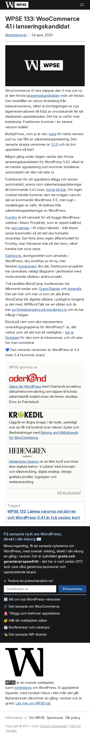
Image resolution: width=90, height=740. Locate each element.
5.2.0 (54, 144)
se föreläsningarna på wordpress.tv (39, 310)
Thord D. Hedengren (53, 726)
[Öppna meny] (82, 5)
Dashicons (13, 256)
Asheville (74, 289)
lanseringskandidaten (43, 95)
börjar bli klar (56, 190)
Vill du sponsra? (69, 493)
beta (52, 134)
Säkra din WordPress (25, 386)
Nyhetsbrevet (16, 35)
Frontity (11, 217)
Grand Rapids (49, 289)
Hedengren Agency (24, 461)
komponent (27, 266)
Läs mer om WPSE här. (33, 703)
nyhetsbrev (23, 688)
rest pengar (20, 228)
